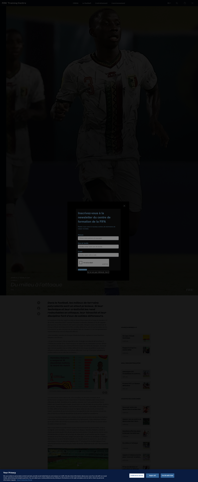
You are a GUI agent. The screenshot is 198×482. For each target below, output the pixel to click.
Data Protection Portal (24, 480)
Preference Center (136, 475)
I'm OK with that (167, 475)
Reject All (152, 475)
